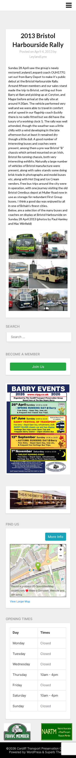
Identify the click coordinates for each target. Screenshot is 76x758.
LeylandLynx (38, 56)
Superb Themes (56, 752)
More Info (55, 537)
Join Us (38, 366)
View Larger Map (20, 601)
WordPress (34, 752)
